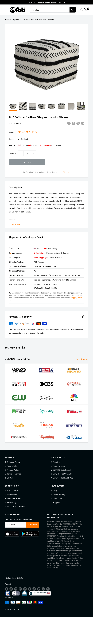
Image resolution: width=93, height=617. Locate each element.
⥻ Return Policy (11, 466)
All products (16, 19)
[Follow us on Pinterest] (25, 589)
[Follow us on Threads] (15, 589)
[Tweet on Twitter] (78, 123)
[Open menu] (6, 10)
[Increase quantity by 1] (33, 153)
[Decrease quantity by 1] (20, 153)
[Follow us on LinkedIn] (43, 589)
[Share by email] (82, 123)
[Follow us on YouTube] (29, 589)
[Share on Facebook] (69, 123)
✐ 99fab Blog (10, 502)
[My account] (81, 10)
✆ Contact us (56, 498)
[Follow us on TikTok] (34, 589)
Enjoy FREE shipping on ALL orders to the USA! (46, 2)
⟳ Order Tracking (58, 494)
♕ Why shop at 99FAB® (61, 474)
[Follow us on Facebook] (6, 589)
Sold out (27, 162)
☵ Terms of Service (13, 474)
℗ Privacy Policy (12, 470)
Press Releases (82, 359)
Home (7, 19)
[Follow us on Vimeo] (38, 589)
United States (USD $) (14, 578)
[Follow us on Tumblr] (48, 589)
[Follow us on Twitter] (11, 589)
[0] (86, 9)
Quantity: (13, 153)
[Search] (73, 10)
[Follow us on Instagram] (20, 589)
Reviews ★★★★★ (13, 498)
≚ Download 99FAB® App (62, 478)
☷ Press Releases (58, 466)
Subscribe (32, 524)
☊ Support (55, 502)
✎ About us (55, 462)
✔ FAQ (54, 490)
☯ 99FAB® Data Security (61, 470)
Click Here (66, 172)
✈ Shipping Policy (12, 462)
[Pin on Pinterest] (73, 123)
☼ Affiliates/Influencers (15, 506)
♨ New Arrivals (11, 490)
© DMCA (9, 478)
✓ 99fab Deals (11, 494)
